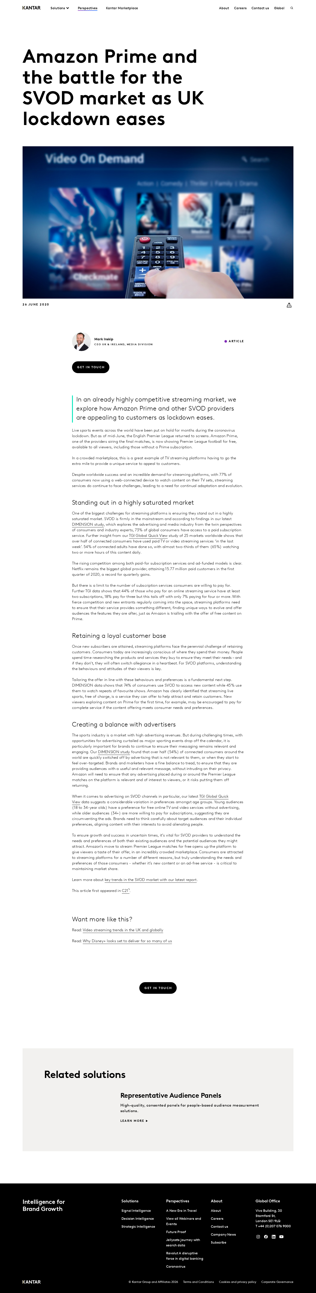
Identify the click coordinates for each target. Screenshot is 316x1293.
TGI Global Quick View (148, 536)
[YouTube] (273, 1237)
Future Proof (176, 1232)
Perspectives (87, 8)
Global (279, 8)
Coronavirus (175, 1267)
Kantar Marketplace (122, 8)
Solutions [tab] (58, 8)
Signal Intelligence (136, 1211)
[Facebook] (265, 1237)
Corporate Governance (277, 1282)
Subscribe (218, 1242)
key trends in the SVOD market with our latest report (151, 880)
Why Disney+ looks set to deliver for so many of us (127, 941)
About (224, 8)
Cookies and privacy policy (237, 1282)
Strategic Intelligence (138, 1227)
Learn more (132, 1121)
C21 (125, 891)
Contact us (260, 8)
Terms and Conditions (198, 1282)
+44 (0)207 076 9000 (274, 1226)
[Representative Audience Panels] (72, 1111)
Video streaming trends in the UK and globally (123, 930)
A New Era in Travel (181, 1211)
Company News (223, 1235)
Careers (240, 8)
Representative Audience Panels (170, 1096)
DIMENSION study (88, 525)
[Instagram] (258, 1237)
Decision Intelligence (137, 1219)
